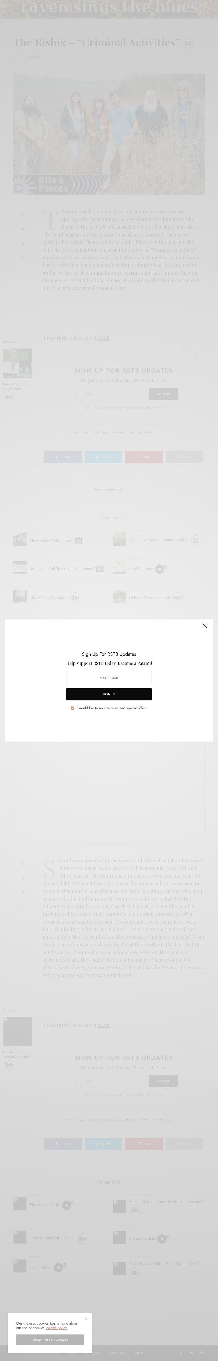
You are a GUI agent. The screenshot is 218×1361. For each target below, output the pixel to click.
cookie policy (56, 1327)
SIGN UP (109, 694)
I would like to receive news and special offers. (112, 708)
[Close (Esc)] (204, 628)
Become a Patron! (135, 663)
